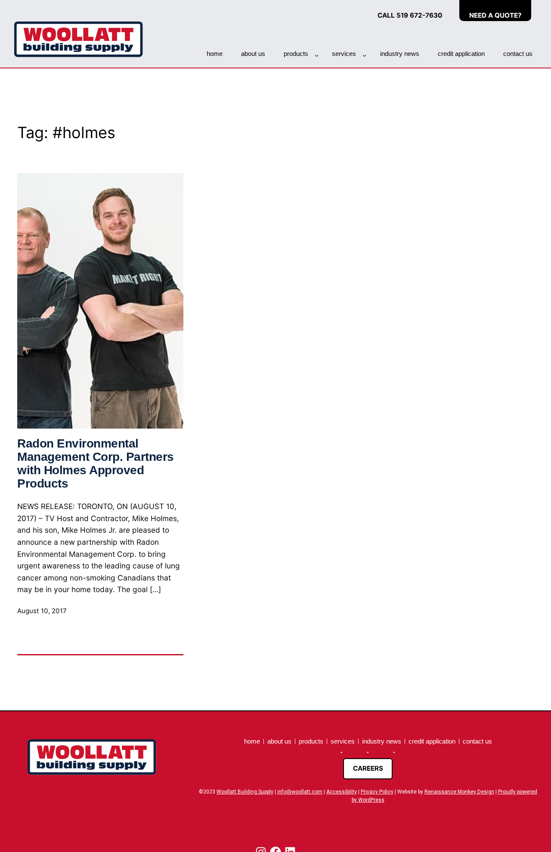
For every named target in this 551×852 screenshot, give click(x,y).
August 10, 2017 (42, 611)
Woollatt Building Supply (245, 792)
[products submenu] (317, 55)
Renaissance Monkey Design (459, 792)
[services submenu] (364, 55)
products (296, 53)
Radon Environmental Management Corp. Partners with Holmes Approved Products (95, 463)
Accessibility (341, 792)
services (344, 53)
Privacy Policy (377, 792)
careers (368, 768)
